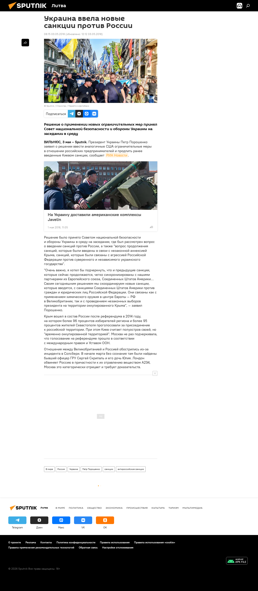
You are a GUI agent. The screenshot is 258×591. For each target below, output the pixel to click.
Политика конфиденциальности (75, 542)
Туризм (173, 507)
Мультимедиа (192, 507)
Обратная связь (88, 547)
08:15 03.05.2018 (54, 34)
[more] (151, 227)
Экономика (114, 507)
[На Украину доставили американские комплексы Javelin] (100, 185)
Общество (94, 507)
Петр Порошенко (91, 469)
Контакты (46, 542)
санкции (108, 469)
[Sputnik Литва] (29, 10)
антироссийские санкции (131, 469)
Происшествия (137, 507)
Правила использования (115, 542)
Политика (76, 507)
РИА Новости (116, 155)
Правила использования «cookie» (154, 542)
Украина (73, 469)
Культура (158, 507)
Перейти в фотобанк (78, 105)
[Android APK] (237, 561)
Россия (61, 469)
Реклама (30, 542)
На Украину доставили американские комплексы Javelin (94, 217)
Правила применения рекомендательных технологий (41, 547)
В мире (49, 469)
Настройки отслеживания (117, 547)
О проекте (14, 542)
